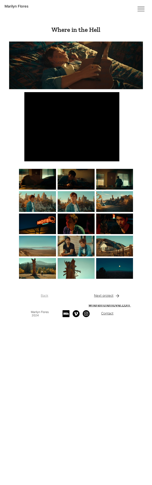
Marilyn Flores (16, 6)
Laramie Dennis (35, 79)
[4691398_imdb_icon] (66, 313)
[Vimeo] (76, 313)
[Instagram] (86, 313)
